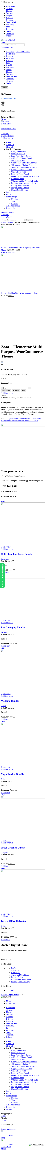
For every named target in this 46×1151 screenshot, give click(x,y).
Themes (9, 81)
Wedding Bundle (10, 701)
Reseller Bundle (17, 179)
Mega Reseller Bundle (12, 774)
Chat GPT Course (18, 172)
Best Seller (10, 54)
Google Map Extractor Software (24, 163)
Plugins (9, 72)
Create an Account (8, 1129)
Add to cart (6, 391)
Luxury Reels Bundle (20, 185)
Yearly (13, 201)
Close (3, 1116)
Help (23, 391)
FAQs (13, 968)
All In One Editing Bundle (22, 158)
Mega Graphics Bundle (13, 847)
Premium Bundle (18, 154)
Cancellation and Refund (21, 979)
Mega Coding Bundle (20, 188)
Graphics (9, 65)
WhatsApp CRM (18, 160)
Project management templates (23, 183)
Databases (10, 58)
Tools (8, 83)
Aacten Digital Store (8, 129)
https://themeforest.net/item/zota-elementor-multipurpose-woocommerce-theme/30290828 (21, 419)
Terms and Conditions (20, 975)
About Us (15, 970)
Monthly (14, 199)
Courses (9, 56)
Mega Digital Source (19, 190)
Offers (13, 990)
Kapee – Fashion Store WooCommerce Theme (20, 293)
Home (4, 222)
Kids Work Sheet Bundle (21, 156)
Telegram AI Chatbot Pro (21, 165)
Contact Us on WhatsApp (2, 575)
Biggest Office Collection (21, 169)
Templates (10, 79)
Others (9, 70)
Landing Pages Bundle (20, 174)
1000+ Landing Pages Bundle (16, 554)
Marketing (10, 67)
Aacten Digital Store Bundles (18, 51)
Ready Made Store (18, 151)
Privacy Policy (17, 977)
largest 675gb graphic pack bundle (25, 176)
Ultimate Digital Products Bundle (24, 181)
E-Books (9, 61)
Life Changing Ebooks (13, 627)
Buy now (16, 391)
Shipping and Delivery (20, 982)
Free (8, 63)
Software (9, 74)
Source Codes (11, 76)
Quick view (5, 547)
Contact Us (15, 973)
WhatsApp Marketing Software (24, 167)
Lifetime (14, 203)
